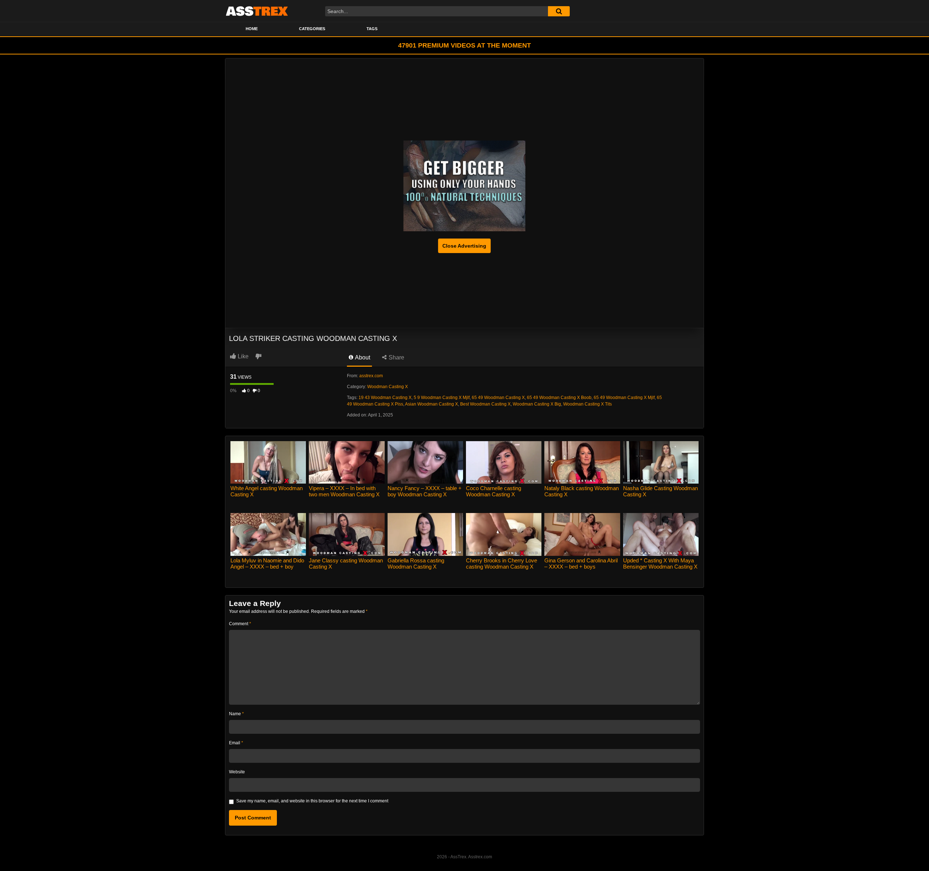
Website (237, 771)
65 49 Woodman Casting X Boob (559, 397)
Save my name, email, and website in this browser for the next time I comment (312, 800)
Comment (240, 623)
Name (236, 713)
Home (252, 29)
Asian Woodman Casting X (431, 404)
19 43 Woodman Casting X (385, 397)
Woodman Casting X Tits (587, 404)
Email (236, 742)
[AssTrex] (257, 11)
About (362, 357)
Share (395, 357)
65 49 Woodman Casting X (498, 397)
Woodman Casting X (387, 386)
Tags (372, 29)
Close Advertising (464, 246)
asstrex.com (371, 375)
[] (559, 11)
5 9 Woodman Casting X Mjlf (442, 397)
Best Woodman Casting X (485, 404)
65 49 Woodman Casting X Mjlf (624, 397)
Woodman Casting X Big (537, 404)
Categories (312, 29)
